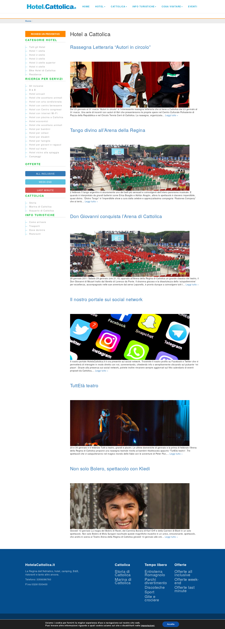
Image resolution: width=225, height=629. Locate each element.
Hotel (99, 6)
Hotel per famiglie (39, 140)
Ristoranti (35, 233)
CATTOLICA (118, 6)
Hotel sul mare (38, 148)
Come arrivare (37, 222)
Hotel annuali (37, 93)
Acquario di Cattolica (41, 210)
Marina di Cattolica (40, 206)
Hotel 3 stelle (37, 58)
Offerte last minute (184, 588)
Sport (149, 591)
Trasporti (34, 226)
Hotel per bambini (39, 129)
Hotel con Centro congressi (45, 109)
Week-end (45, 181)
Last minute (45, 190)
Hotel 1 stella (37, 50)
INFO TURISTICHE (143, 6)
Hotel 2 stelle (37, 54)
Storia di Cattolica (123, 572)
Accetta (170, 624)
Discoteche (155, 587)
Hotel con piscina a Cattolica (46, 117)
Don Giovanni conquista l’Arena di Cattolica (116, 216)
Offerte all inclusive (183, 572)
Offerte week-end (186, 580)
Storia (32, 202)
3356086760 (44, 579)
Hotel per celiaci (39, 132)
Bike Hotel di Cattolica (42, 70)
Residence (35, 74)
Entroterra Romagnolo (155, 572)
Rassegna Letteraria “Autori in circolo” (110, 47)
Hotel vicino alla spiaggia (44, 152)
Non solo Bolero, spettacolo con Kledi (110, 468)
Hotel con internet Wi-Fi (43, 113)
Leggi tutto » (171, 115)
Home (86, 6)
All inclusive (36, 85)
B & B (32, 89)
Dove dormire (37, 229)
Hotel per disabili (39, 136)
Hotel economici (38, 121)
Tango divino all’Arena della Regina (107, 130)
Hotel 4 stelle (37, 66)
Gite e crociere (152, 598)
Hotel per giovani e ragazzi (45, 144)
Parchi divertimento (156, 580)
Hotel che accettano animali (45, 97)
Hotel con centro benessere (45, 105)
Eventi (192, 6)
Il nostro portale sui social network (106, 299)
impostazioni (147, 625)
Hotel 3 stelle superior (42, 62)
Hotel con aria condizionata (45, 101)
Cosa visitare (171, 6)
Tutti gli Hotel (37, 47)
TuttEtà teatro (84, 385)
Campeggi (35, 156)
